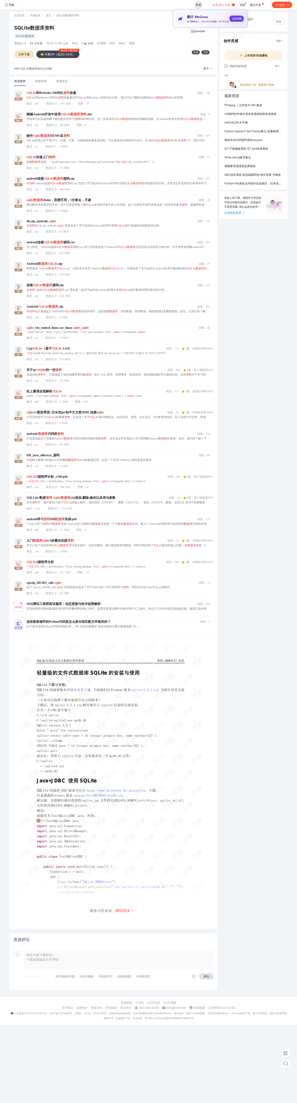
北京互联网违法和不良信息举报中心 (152, 1013)
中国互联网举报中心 (218, 1013)
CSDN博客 (169, 1002)
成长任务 (256, 4)
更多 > (279, 40)
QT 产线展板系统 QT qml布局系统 (246, 148)
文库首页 (19, 15)
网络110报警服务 (195, 1013)
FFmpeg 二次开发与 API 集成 (243, 105)
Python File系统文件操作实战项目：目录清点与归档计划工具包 (253, 183)
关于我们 (67, 1007)
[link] (19, 15)
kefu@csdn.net (176, 1007)
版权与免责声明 (278, 1013)
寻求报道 (111, 1007)
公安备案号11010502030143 (30, 1013)
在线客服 (199, 1007)
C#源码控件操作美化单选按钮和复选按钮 (250, 113)
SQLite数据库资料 (34, 28)
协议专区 (125, 1007)
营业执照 (137, 1018)
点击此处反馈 (232, 212)
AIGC (122, 43)
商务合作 (96, 1007)
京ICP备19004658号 (60, 1013)
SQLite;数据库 (25, 36)
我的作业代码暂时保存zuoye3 (243, 140)
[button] (208, 69)
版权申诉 (108, 1018)
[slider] (33, 976)
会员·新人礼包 (222, 4)
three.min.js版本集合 (237, 157)
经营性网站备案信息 (120, 1013)
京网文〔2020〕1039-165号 (90, 1013)
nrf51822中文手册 (236, 122)
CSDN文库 (153, 1002)
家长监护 (179, 1013)
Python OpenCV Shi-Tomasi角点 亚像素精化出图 (253, 131)
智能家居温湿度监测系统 (240, 166)
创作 (282, 4)
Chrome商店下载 (241, 1013)
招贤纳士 (82, 1007)
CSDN (140, 1002)
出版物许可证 (123, 1018)
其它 (48, 15)
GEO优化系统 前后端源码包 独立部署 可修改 (252, 174)
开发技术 (35, 15)
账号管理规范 (260, 1013)
